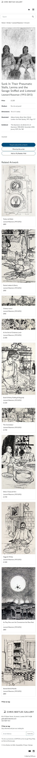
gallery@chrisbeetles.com (9, 718)
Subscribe (30, 733)
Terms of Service (8, 741)
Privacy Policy (32, 739)
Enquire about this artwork (18, 145)
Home (3, 23)
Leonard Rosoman (17, 23)
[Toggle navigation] (33, 9)
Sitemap (30, 745)
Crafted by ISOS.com (30, 756)
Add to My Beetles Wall (18, 153)
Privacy (25, 745)
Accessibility (19, 745)
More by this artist (18, 149)
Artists (9, 23)
